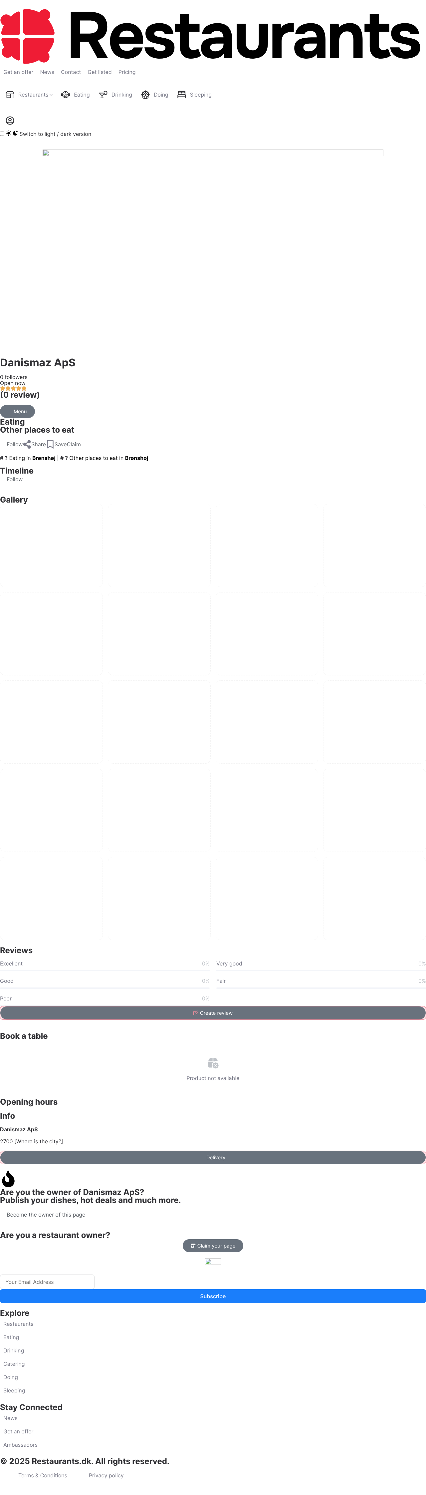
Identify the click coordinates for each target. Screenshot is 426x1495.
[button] (11, 444)
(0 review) (20, 395)
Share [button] (38, 444)
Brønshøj (44, 458)
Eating (12, 422)
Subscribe (213, 1296)
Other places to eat (37, 430)
